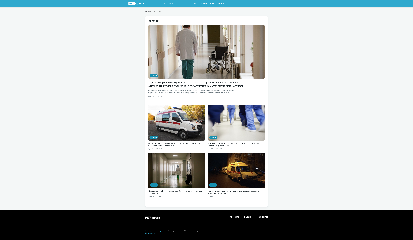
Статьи (204, 3)
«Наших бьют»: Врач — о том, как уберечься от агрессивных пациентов (175, 192)
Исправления (150, 233)
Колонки (154, 75)
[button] (246, 4)
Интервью (221, 3)
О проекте (234, 217)
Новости (195, 3)
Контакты (263, 217)
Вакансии (248, 217)
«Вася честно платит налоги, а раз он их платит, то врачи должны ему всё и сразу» (233, 144)
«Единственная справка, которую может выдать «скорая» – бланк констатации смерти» (175, 144)
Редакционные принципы (154, 231)
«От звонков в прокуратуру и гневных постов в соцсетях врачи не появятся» (233, 192)
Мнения (212, 3)
